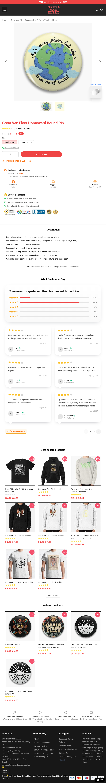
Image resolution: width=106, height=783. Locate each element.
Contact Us (63, 753)
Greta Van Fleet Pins (48, 20)
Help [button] (101, 780)
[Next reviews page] (98, 431)
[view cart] (101, 9)
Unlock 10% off (5, 771)
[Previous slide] (6, 61)
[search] (97, 9)
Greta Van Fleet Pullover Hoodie (18, 536)
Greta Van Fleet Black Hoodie (49, 489)
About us (37, 739)
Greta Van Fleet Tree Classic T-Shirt (19, 582)
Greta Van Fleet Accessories (23, 20)
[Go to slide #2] (60, 106)
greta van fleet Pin (13, 645)
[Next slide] (100, 61)
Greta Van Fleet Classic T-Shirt (50, 582)
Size (4, 138)
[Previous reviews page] (86, 431)
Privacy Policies (40, 746)
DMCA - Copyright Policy (44, 750)
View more (53, 595)
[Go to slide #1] (46, 106)
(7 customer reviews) (21, 129)
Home (4, 20)
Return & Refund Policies (68, 749)
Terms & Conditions (42, 743)
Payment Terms (65, 746)
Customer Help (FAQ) (67, 757)
